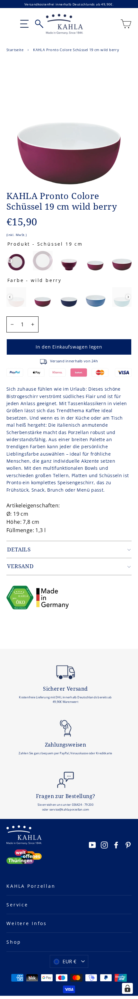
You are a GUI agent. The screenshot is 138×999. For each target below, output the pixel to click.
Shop (13, 942)
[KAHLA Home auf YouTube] (92, 844)
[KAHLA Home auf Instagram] (104, 844)
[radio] (16, 260)
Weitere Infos (26, 923)
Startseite (14, 49)
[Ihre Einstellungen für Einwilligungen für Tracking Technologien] (127, 988)
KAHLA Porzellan (31, 886)
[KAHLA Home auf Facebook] (116, 844)
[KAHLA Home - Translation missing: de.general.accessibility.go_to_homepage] (64, 24)
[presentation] (9, 260)
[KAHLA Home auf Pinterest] (128, 844)
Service (17, 905)
